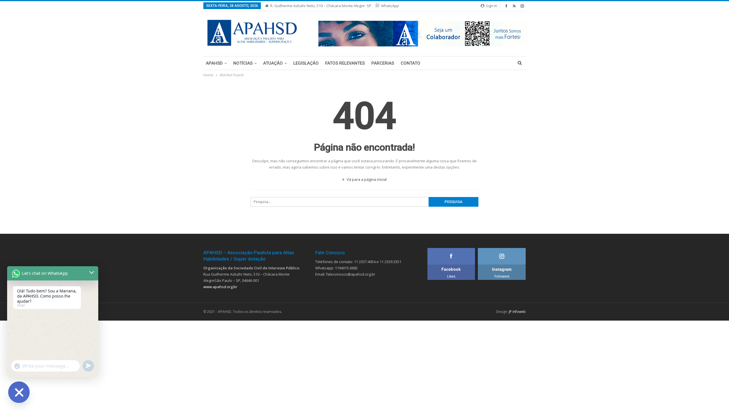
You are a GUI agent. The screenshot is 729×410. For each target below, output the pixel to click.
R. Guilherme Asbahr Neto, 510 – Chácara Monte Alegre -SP (320, 5)
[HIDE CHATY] (19, 392)
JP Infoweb (517, 311)
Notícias (243, 63)
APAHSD (214, 63)
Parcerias (382, 63)
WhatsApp (390, 5)
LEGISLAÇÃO (306, 63)
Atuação (273, 63)
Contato (410, 63)
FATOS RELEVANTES (345, 63)
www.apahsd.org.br (220, 286)
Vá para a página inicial (366, 179)
